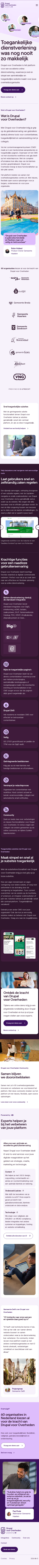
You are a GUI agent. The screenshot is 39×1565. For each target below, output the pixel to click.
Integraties (5, 1538)
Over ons (26, 1538)
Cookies (4, 1558)
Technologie (10, 1212)
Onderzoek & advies (13, 1191)
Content (8, 1172)
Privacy (12, 1558)
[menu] (37, 5)
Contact (4, 1543)
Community (16, 1538)
